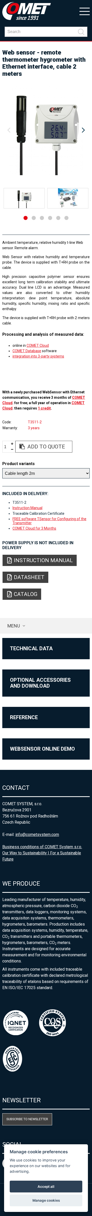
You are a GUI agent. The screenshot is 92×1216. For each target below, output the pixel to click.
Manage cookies (46, 1200)
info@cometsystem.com (37, 834)
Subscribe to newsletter (27, 1119)
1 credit (44, 408)
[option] (46, 130)
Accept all (46, 1186)
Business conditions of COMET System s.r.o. (42, 846)
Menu (13, 625)
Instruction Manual (27, 508)
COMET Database (27, 351)
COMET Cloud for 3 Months (34, 528)
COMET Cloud (38, 345)
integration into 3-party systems (38, 356)
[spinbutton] (7, 447)
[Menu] (84, 11)
